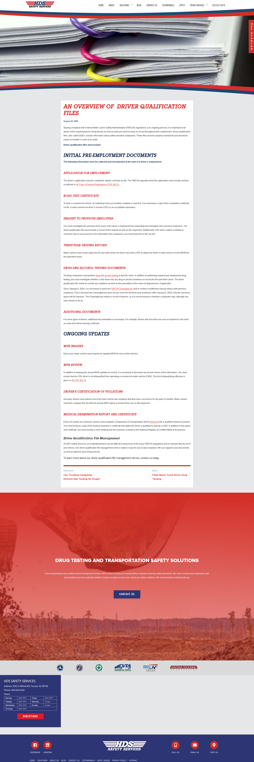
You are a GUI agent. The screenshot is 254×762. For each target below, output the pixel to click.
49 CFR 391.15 (78, 380)
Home (101, 5)
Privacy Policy (119, 760)
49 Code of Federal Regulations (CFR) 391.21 (97, 184)
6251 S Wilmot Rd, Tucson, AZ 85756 (30, 686)
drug (98, 275)
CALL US (175, 752)
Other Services (197, 5)
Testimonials (168, 5)
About (111, 5)
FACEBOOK (35, 752)
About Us (54, 760)
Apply (182, 5)
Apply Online (103, 760)
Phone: (7, 690)
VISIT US (214, 752)
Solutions (124, 5)
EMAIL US (194, 752)
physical (154, 422)
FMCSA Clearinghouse (122, 289)
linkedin (47, 752)
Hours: (7, 694)
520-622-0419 (218, 5)
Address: (8, 686)
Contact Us (151, 5)
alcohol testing (111, 275)
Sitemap (133, 760)
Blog (139, 5)
